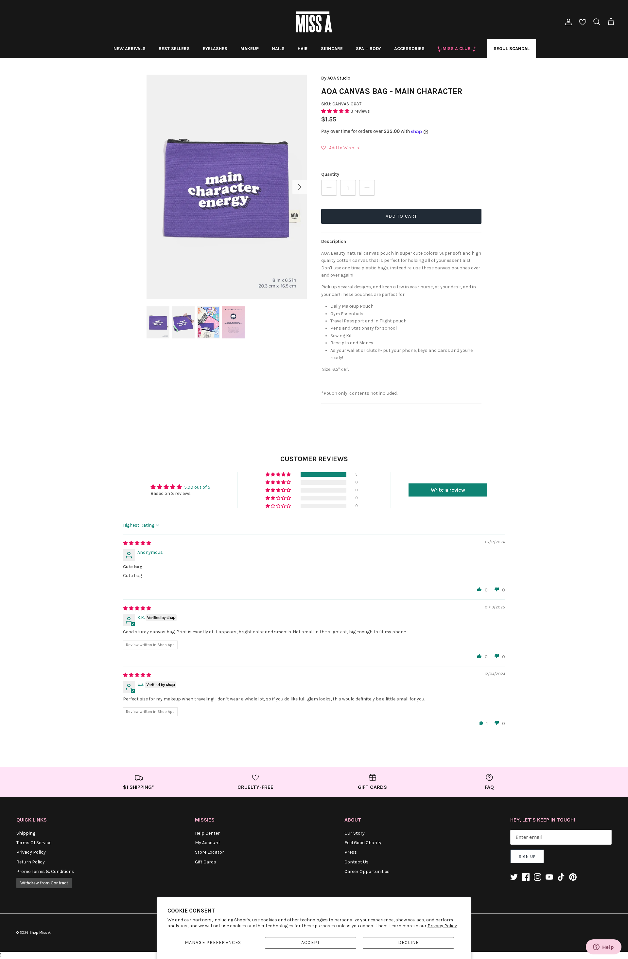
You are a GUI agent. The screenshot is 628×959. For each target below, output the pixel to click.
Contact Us (356, 862)
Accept (310, 942)
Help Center (207, 833)
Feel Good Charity (362, 842)
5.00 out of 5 (197, 487)
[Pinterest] (573, 877)
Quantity (330, 174)
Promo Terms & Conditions (45, 871)
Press (350, 852)
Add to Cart (401, 216)
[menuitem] (129, 48)
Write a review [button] (448, 490)
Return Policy (30, 862)
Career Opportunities (367, 871)
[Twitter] (514, 877)
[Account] (567, 22)
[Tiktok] (561, 877)
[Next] (299, 187)
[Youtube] (549, 877)
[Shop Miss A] (314, 21)
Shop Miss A (39, 933)
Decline (408, 942)
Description (333, 241)
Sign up (527, 856)
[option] (227, 187)
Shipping (25, 833)
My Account (207, 842)
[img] (137, 543)
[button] (335, 111)
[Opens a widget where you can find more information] (603, 947)
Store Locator (209, 852)
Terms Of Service (33, 842)
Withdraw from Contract (44, 882)
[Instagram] (537, 877)
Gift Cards (205, 862)
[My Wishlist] (582, 22)
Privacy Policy (442, 926)
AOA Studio (338, 78)
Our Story (354, 833)
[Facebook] (526, 877)
